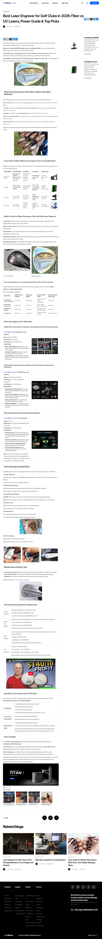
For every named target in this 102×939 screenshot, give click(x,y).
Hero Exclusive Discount (30, 903)
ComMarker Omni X (11, 418)
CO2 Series (7, 904)
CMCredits (29, 907)
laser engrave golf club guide (21, 580)
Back (6, 818)
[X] (91, 19)
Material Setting (19, 910)
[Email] (88, 19)
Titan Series (7, 901)
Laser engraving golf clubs (10, 43)
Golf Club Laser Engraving (12, 741)
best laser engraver (33, 58)
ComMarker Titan (10, 372)
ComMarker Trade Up (31, 897)
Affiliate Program (30, 925)
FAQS (16, 898)
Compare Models (19, 913)
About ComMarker (31, 922)
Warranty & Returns (39, 909)
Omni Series (7, 898)
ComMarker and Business (30, 915)
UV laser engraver (43, 53)
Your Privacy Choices (39, 903)
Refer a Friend (29, 910)
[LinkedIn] (94, 19)
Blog (27, 919)
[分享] (97, 19)
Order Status (18, 901)
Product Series (33, 3)
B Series (6, 895)
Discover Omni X (9, 910)
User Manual (18, 904)
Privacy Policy (40, 925)
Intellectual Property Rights (40, 915)
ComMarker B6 (9, 332)
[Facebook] (85, 19)
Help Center (65, 3)
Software (17, 907)
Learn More (88, 54)
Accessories (45, 3)
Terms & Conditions (39, 897)
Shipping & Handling (39, 921)
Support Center (19, 895)
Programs (55, 3)
